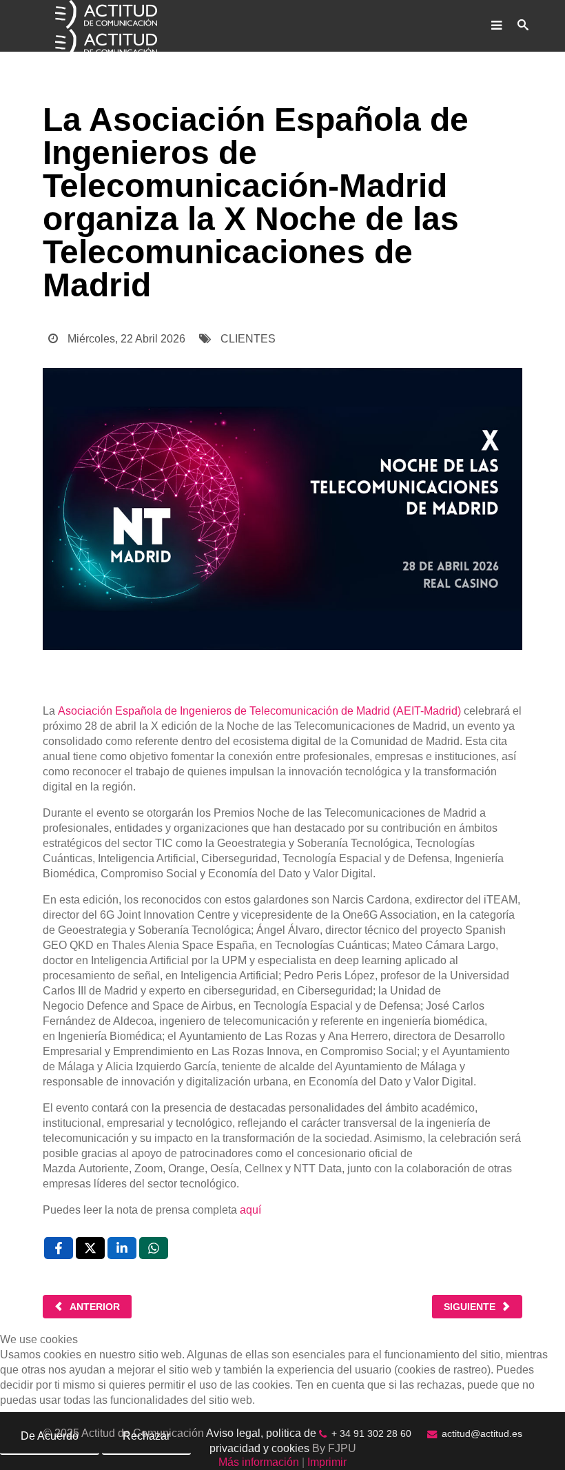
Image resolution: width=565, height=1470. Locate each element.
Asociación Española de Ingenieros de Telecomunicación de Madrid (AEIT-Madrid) (259, 711)
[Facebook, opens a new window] (58, 1248)
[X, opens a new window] (90, 1248)
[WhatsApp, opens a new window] (153, 1248)
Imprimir (327, 1462)
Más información (258, 1462)
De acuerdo (50, 1436)
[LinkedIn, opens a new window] (121, 1248)
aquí (250, 1210)
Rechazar (146, 1436)
